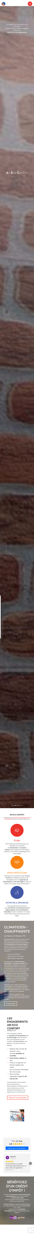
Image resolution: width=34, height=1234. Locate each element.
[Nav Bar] (30, 3)
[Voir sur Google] (7, 1157)
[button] (3, 1163)
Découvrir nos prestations (18, 1098)
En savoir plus (10, 1003)
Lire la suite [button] (9, 1170)
